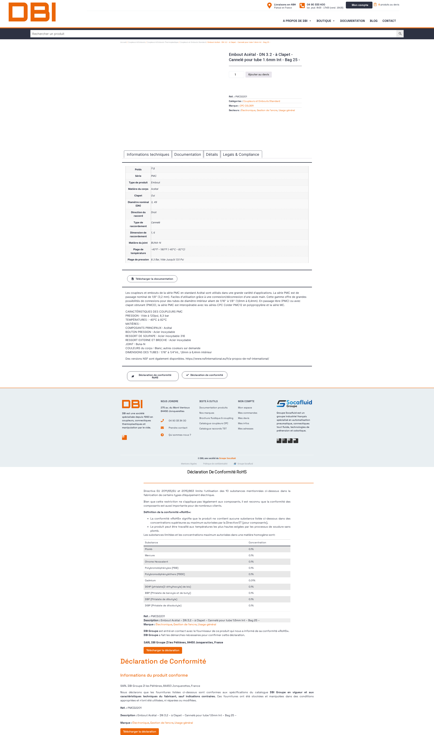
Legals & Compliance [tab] (241, 154)
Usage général (287, 110)
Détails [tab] (212, 154)
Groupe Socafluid (227, 458)
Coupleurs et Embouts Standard (193, 42)
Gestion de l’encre (267, 110)
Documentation (352, 21)
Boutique (324, 21)
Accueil (123, 42)
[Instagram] (284, 440)
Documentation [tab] (187, 154)
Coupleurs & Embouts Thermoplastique (162, 42)
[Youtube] (295, 440)
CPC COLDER (247, 105)
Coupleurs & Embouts (136, 42)
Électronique (248, 110)
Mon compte (360, 5)
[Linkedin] (124, 437)
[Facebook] (290, 440)
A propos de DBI (295, 21)
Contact (389, 21)
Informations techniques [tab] (148, 154)
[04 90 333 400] (302, 5)
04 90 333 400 (316, 4)
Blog (374, 21)
